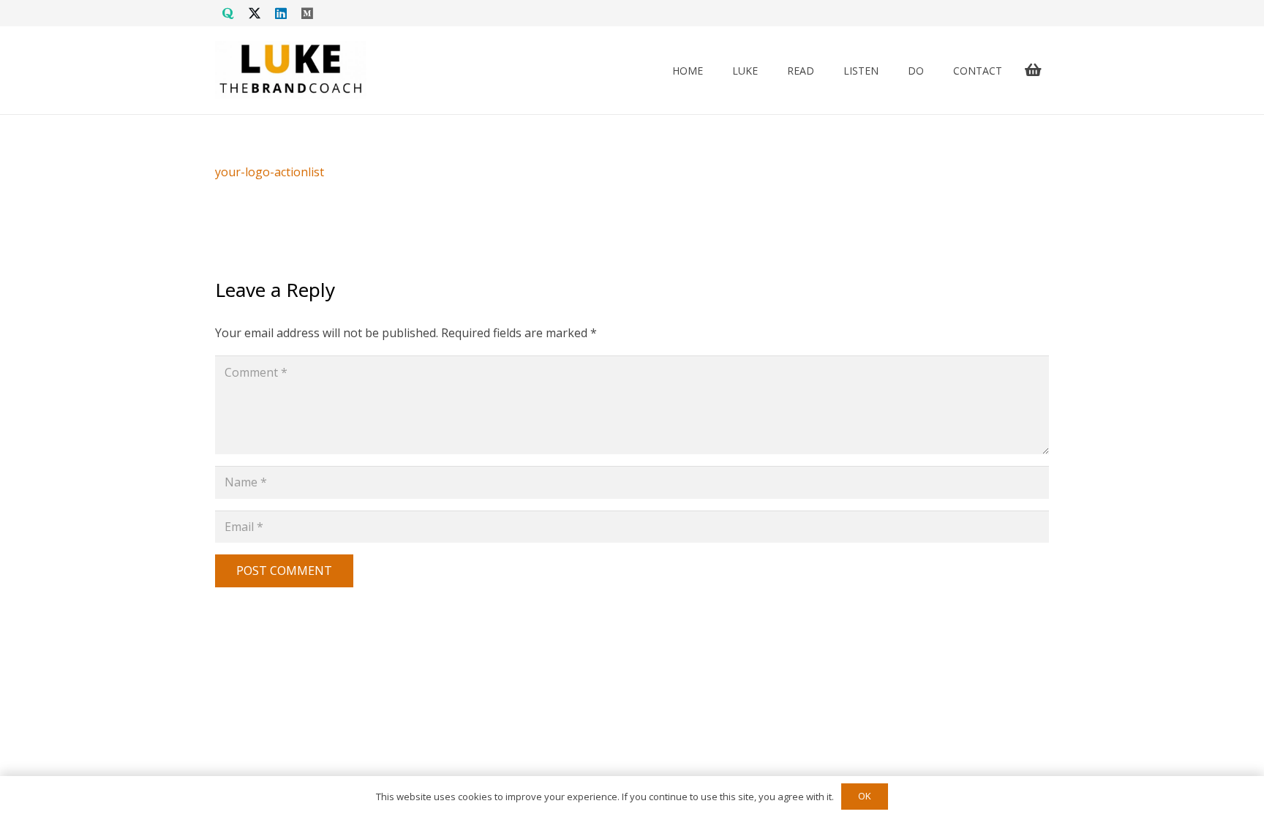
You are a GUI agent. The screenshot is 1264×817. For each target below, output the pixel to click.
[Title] (228, 13)
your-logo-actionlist (269, 172)
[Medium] (307, 13)
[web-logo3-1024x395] (290, 70)
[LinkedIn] (281, 13)
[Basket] (1033, 70)
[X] (254, 13)
